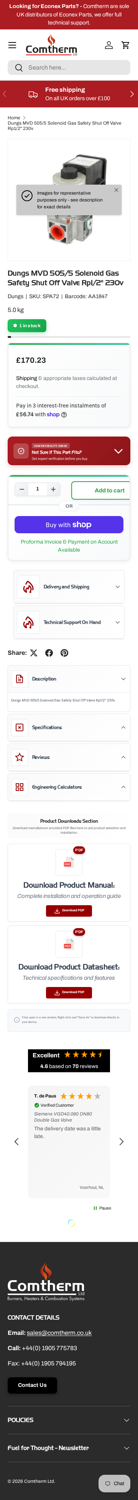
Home (14, 117)
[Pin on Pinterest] (64, 653)
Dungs (15, 296)
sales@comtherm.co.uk (59, 1333)
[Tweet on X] (33, 653)
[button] (125, 45)
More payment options (69, 546)
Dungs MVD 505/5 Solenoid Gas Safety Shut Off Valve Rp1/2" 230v (65, 125)
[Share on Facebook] (49, 653)
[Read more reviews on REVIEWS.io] (91, 1224)
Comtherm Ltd (39, 1481)
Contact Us (32, 1385)
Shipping (26, 378)
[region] (69, 1142)
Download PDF (73, 910)
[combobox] (69, 67)
